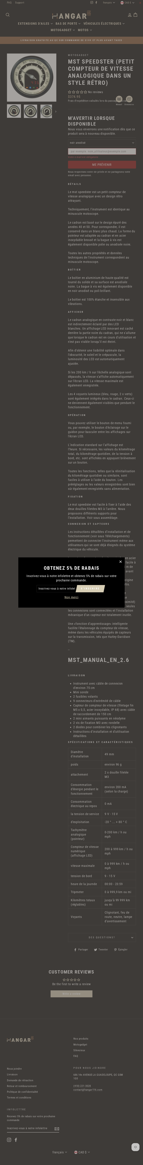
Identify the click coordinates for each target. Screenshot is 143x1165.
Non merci (71, 597)
